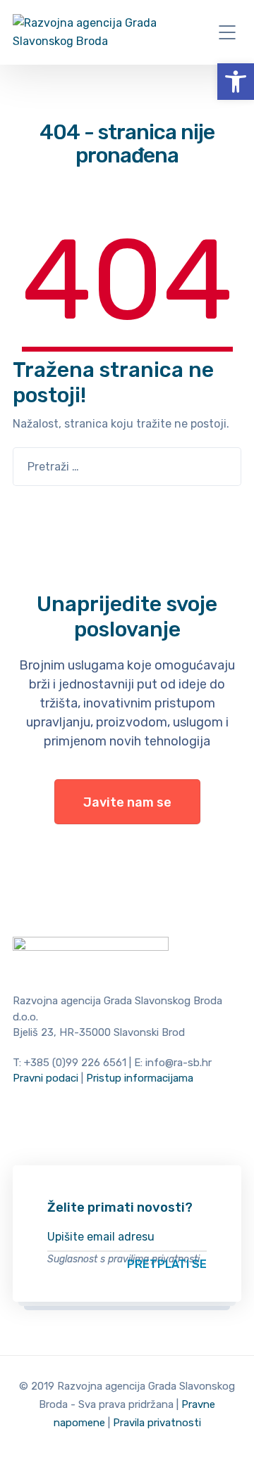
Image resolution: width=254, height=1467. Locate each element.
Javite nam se (127, 802)
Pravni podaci (45, 1078)
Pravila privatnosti (157, 1422)
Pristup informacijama (139, 1078)
